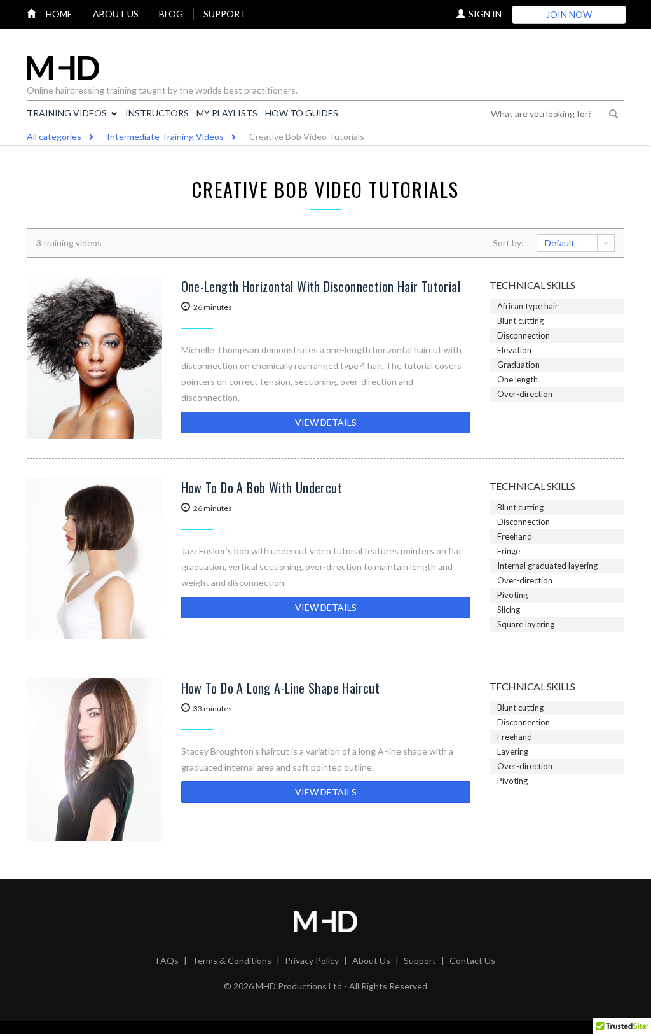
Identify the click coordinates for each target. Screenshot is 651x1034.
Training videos (67, 113)
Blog (171, 13)
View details (326, 422)
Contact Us (472, 960)
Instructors (157, 113)
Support (224, 13)
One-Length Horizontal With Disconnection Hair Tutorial (321, 286)
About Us (371, 960)
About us (116, 13)
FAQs (167, 960)
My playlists (226, 113)
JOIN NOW (569, 14)
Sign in (485, 13)
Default (560, 242)
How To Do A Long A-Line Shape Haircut (280, 687)
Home (59, 13)
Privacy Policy (312, 960)
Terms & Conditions (231, 960)
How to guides (301, 113)
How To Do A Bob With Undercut (262, 487)
